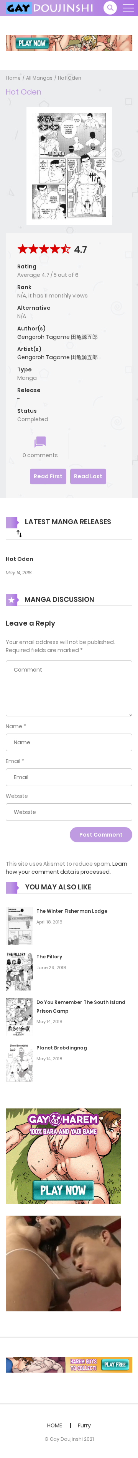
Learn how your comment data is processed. (66, 868)
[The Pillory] (19, 971)
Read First (48, 476)
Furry (84, 1425)
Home (13, 78)
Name (14, 726)
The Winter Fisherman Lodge (71, 911)
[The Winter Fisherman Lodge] (19, 925)
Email (13, 761)
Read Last (88, 476)
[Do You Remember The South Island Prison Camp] (19, 1016)
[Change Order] (19, 533)
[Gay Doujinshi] (50, 7)
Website (17, 796)
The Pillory (49, 956)
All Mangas (39, 78)
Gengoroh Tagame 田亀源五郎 (57, 337)
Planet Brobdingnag (61, 1047)
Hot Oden (69, 78)
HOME (54, 1425)
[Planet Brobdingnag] (19, 1062)
